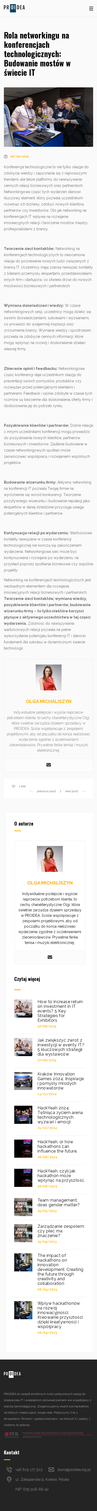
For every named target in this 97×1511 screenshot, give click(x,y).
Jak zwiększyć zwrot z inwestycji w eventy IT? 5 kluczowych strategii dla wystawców (61, 1047)
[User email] (48, 765)
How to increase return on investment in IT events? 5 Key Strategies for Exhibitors (60, 1011)
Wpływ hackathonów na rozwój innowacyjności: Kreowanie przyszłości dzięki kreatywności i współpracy (60, 1315)
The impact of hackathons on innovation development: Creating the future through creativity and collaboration (60, 1269)
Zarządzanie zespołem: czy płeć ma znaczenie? (61, 1231)
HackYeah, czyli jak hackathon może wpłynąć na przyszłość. (61, 1176)
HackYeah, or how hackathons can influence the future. (57, 1147)
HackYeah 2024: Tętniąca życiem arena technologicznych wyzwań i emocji (60, 1115)
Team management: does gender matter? (59, 1202)
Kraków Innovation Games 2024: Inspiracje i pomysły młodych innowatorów (61, 1081)
